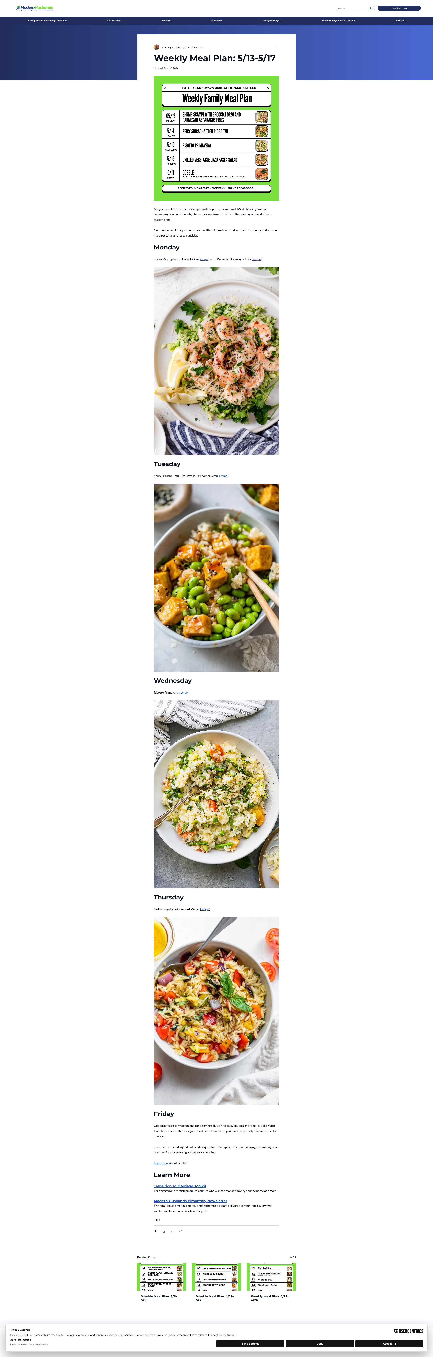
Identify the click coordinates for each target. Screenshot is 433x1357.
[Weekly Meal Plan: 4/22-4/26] (271, 1277)
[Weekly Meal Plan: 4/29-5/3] (216, 1277)
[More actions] (277, 47)
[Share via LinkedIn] (172, 1231)
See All (292, 1256)
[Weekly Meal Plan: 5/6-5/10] (161, 1277)
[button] (166, 21)
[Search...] (371, 8)
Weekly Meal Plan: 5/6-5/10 (159, 1298)
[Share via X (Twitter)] (163, 1231)
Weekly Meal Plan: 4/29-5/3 (215, 1298)
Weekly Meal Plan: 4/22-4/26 (270, 1298)
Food (157, 1219)
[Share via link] (180, 1231)
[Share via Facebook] (155, 1231)
